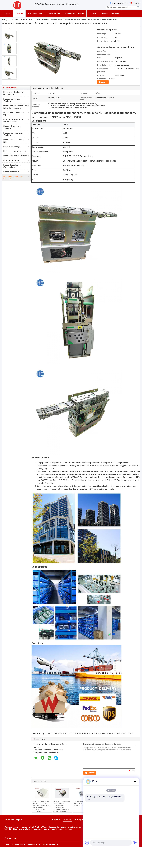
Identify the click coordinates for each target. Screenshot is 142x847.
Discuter (102, 82)
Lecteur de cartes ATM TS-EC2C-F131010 (83, 734)
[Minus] (135, 781)
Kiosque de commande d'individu (13, 134)
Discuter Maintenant (110, 14)
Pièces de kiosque (11, 172)
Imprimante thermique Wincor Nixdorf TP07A (117, 734)
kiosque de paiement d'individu (12, 127)
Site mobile (11, 838)
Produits (19, 14)
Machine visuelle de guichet (15, 156)
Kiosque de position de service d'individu (13, 120)
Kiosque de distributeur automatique (13, 93)
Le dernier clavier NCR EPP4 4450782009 (81, 803)
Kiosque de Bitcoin (11, 160)
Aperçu (7, 14)
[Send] (135, 843)
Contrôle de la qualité (74, 14)
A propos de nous (35, 14)
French (136, 3)
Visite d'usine (54, 14)
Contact (92, 14)
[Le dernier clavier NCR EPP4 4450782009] (83, 793)
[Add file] (87, 843)
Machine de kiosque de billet (13, 141)
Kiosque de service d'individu (11, 100)
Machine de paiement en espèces (14, 113)
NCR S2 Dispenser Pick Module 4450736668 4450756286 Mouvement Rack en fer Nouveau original (61, 807)
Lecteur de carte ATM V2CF (55, 734)
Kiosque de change (11, 146)
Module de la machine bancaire (35, 19)
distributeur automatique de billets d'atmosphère (15, 107)
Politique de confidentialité (15, 827)
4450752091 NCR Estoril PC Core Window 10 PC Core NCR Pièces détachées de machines (42, 806)
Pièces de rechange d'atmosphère (12, 166)
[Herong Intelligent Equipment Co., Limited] (17, 5)
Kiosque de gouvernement (14, 151)
